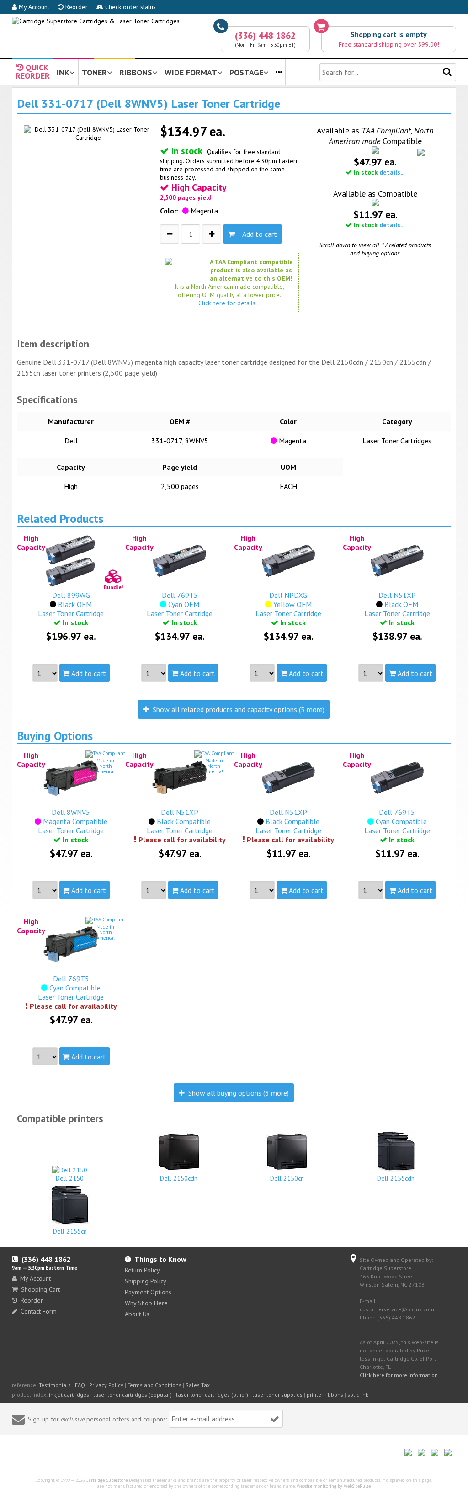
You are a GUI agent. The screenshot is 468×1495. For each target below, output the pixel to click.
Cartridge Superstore (107, 1480)
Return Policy (142, 1270)
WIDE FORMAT (191, 72)
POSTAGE (246, 72)
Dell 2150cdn (178, 1178)
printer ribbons (325, 1394)
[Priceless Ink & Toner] (96, 21)
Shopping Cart (40, 1289)
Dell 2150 (70, 1178)
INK (63, 72)
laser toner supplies (277, 1394)
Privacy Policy (106, 1385)
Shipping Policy (145, 1281)
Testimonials (55, 1385)
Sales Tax (198, 1385)
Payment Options (148, 1292)
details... (391, 172)
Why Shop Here (146, 1303)
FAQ (80, 1385)
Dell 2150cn (287, 1178)
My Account (33, 7)
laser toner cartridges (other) (212, 1394)
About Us (137, 1314)
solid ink (357, 1394)
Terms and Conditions (154, 1385)
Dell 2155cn (70, 1231)
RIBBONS (135, 72)
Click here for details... (229, 303)
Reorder (76, 7)
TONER (94, 72)
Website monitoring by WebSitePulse (334, 1486)
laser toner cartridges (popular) (132, 1394)
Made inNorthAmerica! (105, 766)
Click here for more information (399, 1375)
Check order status (129, 7)
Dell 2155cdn (396, 1178)
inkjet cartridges (69, 1394)
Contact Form (39, 1311)
